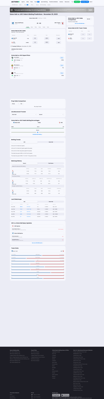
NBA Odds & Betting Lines (15, 353)
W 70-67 (28, 206)
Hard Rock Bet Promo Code (78, 374)
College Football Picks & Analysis (37, 355)
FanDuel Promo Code (77, 369)
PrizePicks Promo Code (77, 390)
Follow (62, 57)
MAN (21, 214)
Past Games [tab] (50, 163)
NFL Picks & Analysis (35, 351)
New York (54, 353)
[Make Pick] (14, 61)
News (32, 27)
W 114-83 (29, 214)
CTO (15, 72)
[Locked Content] (38, 132)
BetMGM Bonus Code (77, 353)
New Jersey (54, 362)
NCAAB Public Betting (37, 134)
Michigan (54, 367)
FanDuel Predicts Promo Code (79, 358)
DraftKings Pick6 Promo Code (79, 378)
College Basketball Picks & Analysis (38, 357)
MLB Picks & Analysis (35, 358)
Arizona (53, 358)
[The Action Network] (15, 2)
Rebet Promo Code (77, 385)
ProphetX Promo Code (77, 365)
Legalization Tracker (56, 351)
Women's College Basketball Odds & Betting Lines (19, 358)
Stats (48, 27)
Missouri (53, 376)
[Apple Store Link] (56, 395)
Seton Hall (17, 122)
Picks (36, 27)
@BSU (21, 206)
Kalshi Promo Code (77, 360)
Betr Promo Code (76, 383)
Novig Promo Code (77, 362)
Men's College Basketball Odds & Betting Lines (19, 357)
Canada (53, 378)
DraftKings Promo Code (78, 367)
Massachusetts (55, 371)
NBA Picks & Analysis (35, 353)
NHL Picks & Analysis (35, 360)
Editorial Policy (13, 397)
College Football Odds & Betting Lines (17, 355)
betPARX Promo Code (77, 372)
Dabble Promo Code (77, 379)
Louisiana (54, 355)
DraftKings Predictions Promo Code (80, 364)
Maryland (54, 357)
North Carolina (55, 374)
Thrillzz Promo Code (77, 388)
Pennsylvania (54, 364)
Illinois (53, 365)
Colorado (54, 360)
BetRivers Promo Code (77, 376)
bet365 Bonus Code (77, 355)
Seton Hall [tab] (51, 142)
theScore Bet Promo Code (78, 371)
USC (62, 122)
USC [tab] (24, 142)
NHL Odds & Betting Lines (15, 362)
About (11, 394)
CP (20, 216)
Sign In (91, 1)
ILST (21, 211)
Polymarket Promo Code (78, 357)
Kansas (53, 372)
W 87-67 (28, 211)
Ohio (53, 369)
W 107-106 (29, 209)
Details (27, 27)
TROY (21, 209)
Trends (44, 27)
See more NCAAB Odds (79, 23)
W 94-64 (28, 216)
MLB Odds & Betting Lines (15, 360)
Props (40, 27)
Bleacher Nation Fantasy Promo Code (80, 381)
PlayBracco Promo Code (78, 386)
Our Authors (12, 396)
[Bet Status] (12, 60)
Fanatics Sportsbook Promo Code (79, 351)
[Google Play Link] (65, 395)
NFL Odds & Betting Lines (15, 351)
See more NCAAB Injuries (37, 242)
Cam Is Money (16, 57)
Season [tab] (24, 163)
